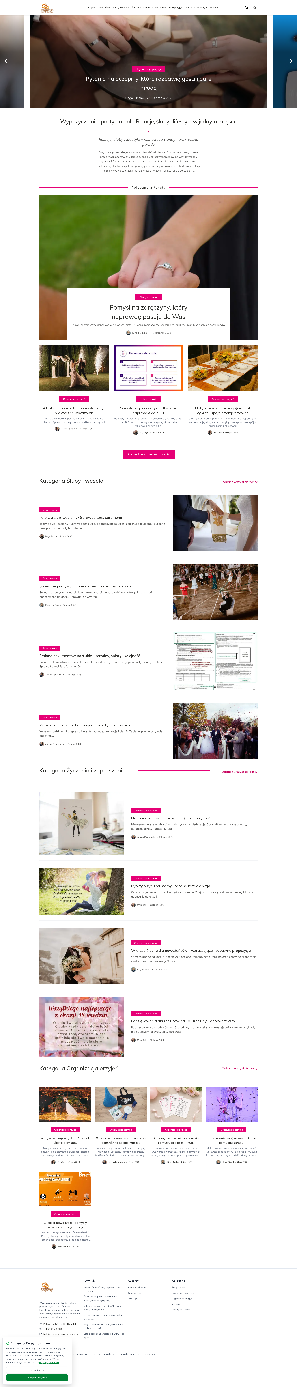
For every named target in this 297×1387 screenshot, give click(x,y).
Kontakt (97, 1354)
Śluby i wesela (121, 7)
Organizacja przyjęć (171, 7)
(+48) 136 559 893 (52, 1329)
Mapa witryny (149, 1354)
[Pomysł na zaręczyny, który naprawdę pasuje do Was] (148, 267)
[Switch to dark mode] (255, 7)
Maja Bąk (132, 1298)
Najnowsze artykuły (99, 7)
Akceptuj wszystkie (37, 1377)
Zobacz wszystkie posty (240, 482)
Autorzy (133, 1280)
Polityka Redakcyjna (130, 1354)
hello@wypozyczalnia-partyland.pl (60, 1334)
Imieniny (190, 7)
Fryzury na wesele (207, 7)
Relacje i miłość (148, 399)
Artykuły (89, 1280)
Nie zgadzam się (37, 1370)
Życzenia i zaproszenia (145, 7)
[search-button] (246, 7)
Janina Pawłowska (137, 1287)
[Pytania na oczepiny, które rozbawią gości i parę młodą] (148, 61)
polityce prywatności (48, 1362)
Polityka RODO (111, 1354)
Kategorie (178, 1280)
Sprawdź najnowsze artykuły (148, 454)
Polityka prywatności (80, 1354)
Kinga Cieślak (134, 1293)
